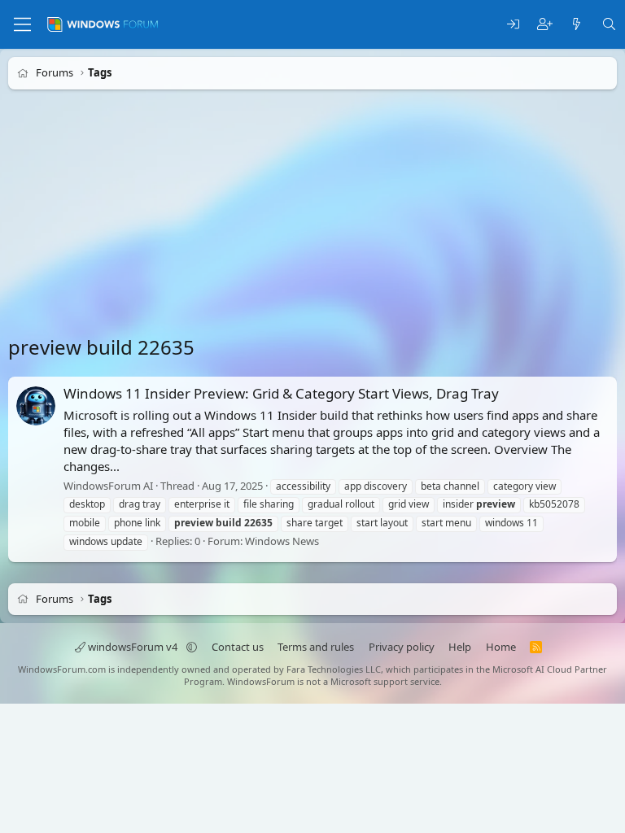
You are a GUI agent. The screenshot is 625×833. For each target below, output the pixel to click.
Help (459, 646)
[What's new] (576, 25)
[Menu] (22, 24)
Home (501, 646)
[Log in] (513, 25)
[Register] (545, 25)
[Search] (609, 25)
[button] (191, 647)
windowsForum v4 (132, 646)
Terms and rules (316, 646)
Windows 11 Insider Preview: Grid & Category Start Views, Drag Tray (281, 393)
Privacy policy (402, 646)
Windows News (282, 541)
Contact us (238, 646)
